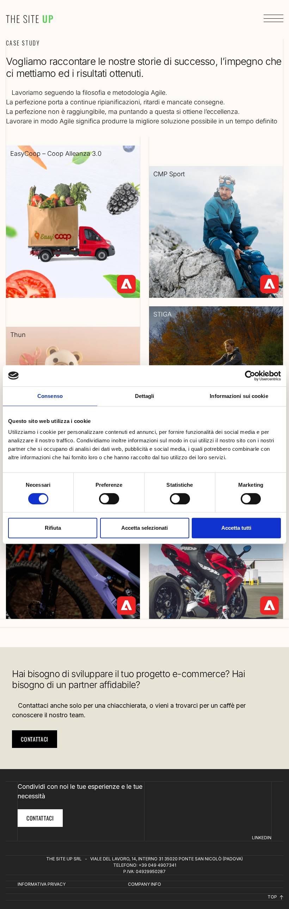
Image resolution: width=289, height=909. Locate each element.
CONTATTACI (40, 818)
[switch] (109, 498)
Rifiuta (53, 528)
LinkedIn (261, 837)
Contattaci (34, 739)
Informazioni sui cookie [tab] (239, 396)
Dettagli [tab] (144, 396)
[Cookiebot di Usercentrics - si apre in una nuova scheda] (250, 375)
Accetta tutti (236, 528)
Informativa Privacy (42, 884)
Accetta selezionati (144, 528)
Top (273, 896)
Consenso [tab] (50, 396)
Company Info (144, 884)
